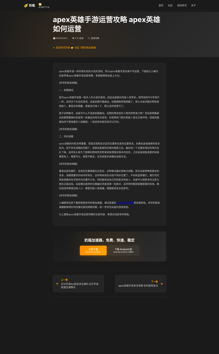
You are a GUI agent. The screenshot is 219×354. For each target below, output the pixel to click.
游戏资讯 (182, 5)
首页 (161, 5)
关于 (193, 5)
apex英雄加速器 (125, 202)
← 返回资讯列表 (61, 47)
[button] (93, 250)
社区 (170, 5)
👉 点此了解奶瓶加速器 (83, 47)
